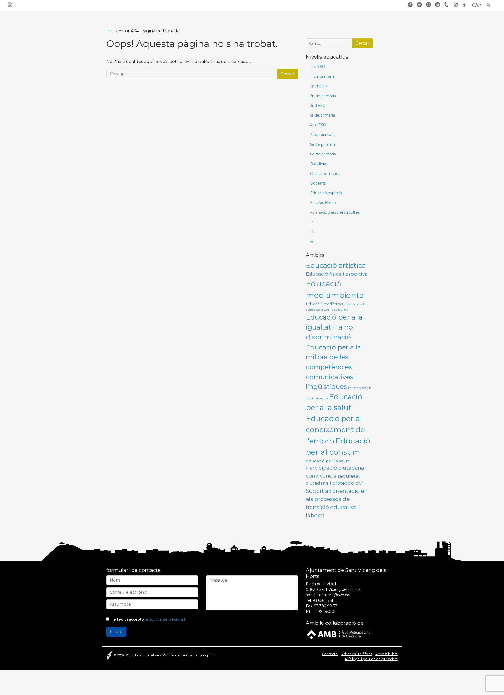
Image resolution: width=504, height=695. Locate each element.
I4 (312, 231)
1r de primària (322, 76)
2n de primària (323, 95)
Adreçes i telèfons (447, 4)
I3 (311, 222)
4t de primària (322, 134)
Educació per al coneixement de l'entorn (335, 429)
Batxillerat (319, 163)
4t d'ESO (318, 125)
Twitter (419, 4)
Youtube (437, 4)
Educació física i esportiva (337, 274)
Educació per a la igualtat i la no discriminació (334, 327)
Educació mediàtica (323, 304)
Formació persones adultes (335, 212)
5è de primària (323, 144)
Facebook (410, 4)
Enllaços (456, 4)
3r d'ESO (318, 105)
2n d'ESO (318, 86)
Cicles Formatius (325, 173)
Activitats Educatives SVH (147, 655)
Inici (110, 30)
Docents (318, 183)
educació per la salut (327, 460)
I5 (311, 241)
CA (475, 5)
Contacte (330, 654)
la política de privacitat (165, 619)
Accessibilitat (465, 4)
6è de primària (323, 154)
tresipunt (207, 655)
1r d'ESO (317, 66)
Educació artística (336, 265)
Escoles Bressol (324, 202)
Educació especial (326, 193)
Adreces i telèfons (356, 654)
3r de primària (322, 115)
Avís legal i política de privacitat (371, 659)
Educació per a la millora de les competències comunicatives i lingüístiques (333, 367)
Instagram (428, 4)
